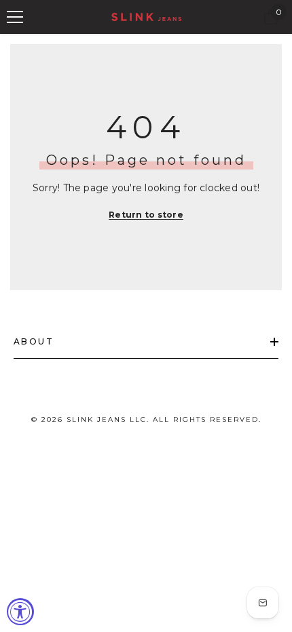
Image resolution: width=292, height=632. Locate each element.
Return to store (146, 215)
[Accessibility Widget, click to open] (20, 611)
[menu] (15, 17)
